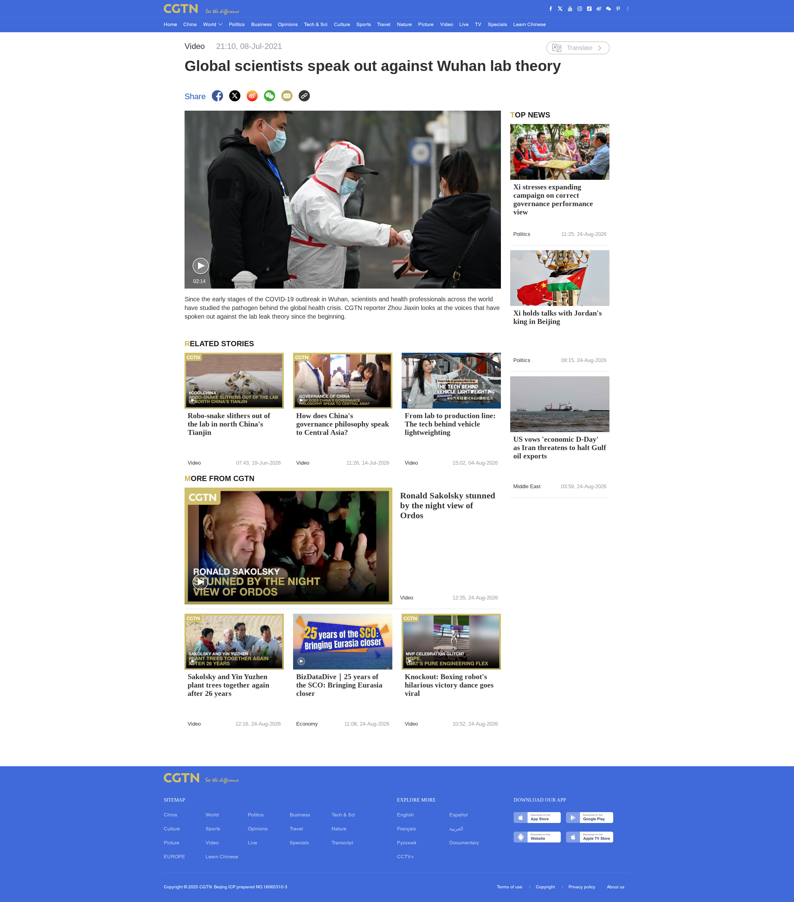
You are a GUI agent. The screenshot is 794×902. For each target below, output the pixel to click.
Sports (363, 25)
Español (458, 815)
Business (261, 25)
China (190, 25)
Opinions (288, 25)
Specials (497, 25)
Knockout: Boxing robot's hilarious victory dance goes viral (449, 685)
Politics (237, 25)
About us (615, 887)
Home (170, 25)
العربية (456, 829)
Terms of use (510, 887)
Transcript (342, 843)
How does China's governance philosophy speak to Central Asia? (342, 424)
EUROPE (174, 857)
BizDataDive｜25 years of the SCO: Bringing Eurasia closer (339, 685)
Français (406, 829)
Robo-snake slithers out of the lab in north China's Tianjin (229, 424)
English (405, 815)
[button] (200, 266)
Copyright (546, 887)
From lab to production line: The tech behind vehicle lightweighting (450, 424)
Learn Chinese (529, 25)
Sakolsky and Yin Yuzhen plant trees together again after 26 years (228, 685)
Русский (406, 843)
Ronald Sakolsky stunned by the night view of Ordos (447, 505)
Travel (383, 25)
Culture (342, 25)
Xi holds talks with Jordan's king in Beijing (557, 317)
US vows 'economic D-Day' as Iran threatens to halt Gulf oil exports (559, 447)
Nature (404, 25)
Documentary (464, 843)
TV (478, 25)
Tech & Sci (316, 25)
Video (446, 25)
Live (464, 25)
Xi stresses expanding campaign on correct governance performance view (553, 199)
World (210, 25)
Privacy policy (582, 887)
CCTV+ (405, 857)
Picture (426, 25)
